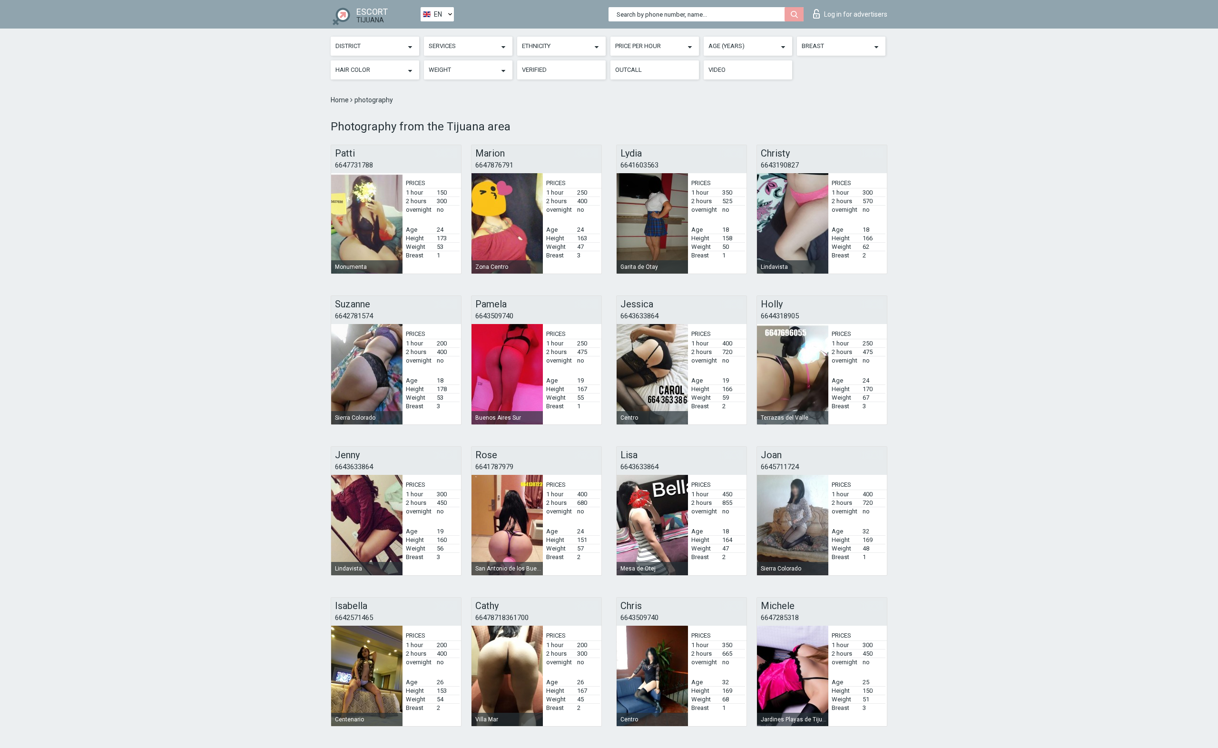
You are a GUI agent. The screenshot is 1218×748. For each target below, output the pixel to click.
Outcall (628, 69)
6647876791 (494, 165)
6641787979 (494, 467)
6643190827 (780, 165)
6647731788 (354, 165)
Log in (855, 14)
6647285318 (780, 617)
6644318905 (780, 316)
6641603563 (639, 165)
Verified (534, 69)
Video (717, 69)
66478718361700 (502, 617)
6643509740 (494, 316)
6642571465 (354, 617)
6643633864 (639, 316)
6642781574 (354, 316)
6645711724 (780, 467)
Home (340, 100)
